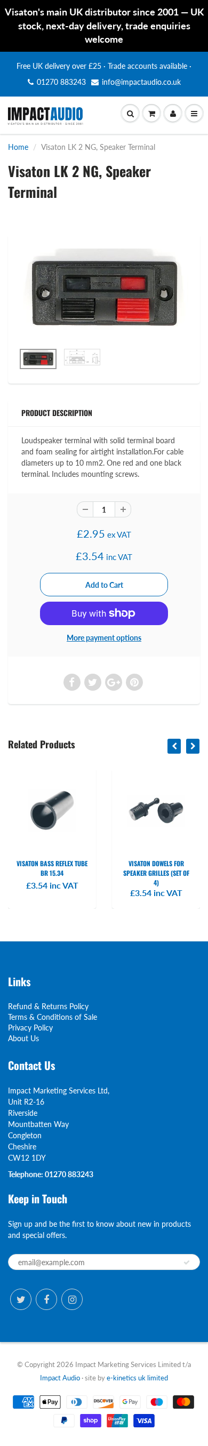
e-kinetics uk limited (137, 1377)
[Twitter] (20, 1299)
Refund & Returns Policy (48, 1006)
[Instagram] (72, 1299)
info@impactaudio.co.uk (141, 81)
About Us (23, 1038)
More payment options (104, 637)
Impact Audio (60, 1377)
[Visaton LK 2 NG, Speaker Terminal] (104, 293)
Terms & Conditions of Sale (52, 1016)
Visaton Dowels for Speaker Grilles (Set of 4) (156, 873)
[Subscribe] (186, 1262)
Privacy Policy (30, 1027)
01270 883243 (61, 81)
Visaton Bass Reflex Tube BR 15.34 (52, 868)
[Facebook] (46, 1299)
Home (18, 146)
